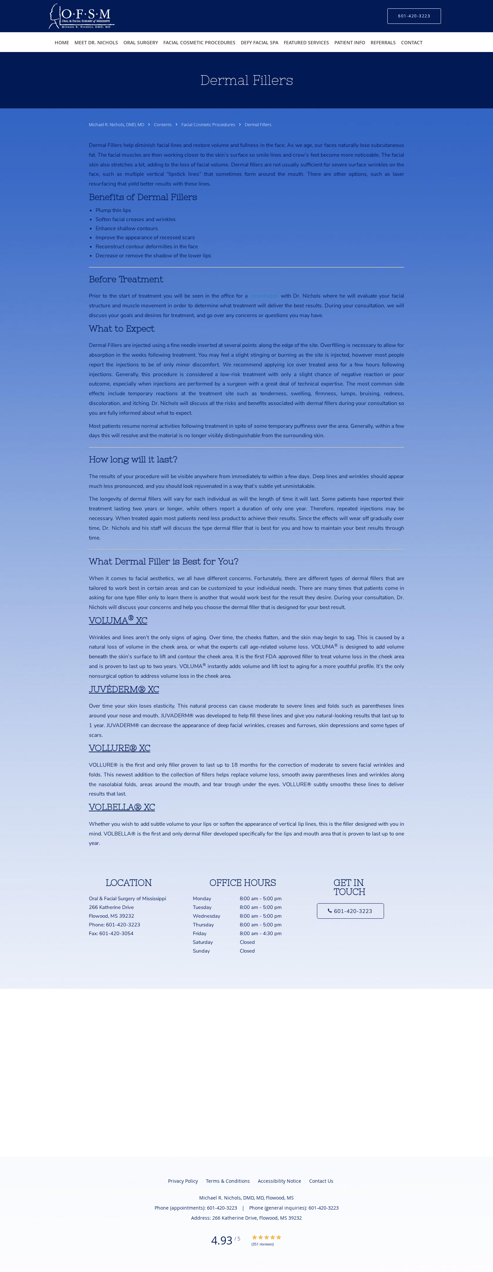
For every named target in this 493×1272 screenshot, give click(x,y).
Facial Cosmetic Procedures (208, 124)
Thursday (237, 924)
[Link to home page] (71, 16)
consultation (264, 296)
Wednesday (237, 916)
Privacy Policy (183, 1181)
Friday (237, 933)
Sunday (224, 951)
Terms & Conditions (228, 1181)
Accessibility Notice (279, 1181)
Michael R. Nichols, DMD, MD (117, 124)
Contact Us (321, 1181)
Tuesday (237, 907)
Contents (163, 124)
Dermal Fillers (258, 124)
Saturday (224, 942)
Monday (237, 898)
